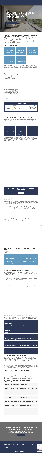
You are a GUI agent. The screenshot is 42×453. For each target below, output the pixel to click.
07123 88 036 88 (16, 444)
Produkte (17, 2)
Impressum (32, 444)
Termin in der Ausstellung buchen (11, 22)
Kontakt (39, 2)
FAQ (31, 2)
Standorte (28, 2)
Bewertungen (34, 2)
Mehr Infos (35, 105)
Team (24, 2)
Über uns (21, 2)
